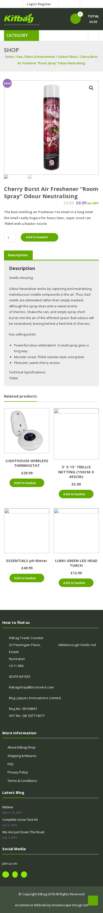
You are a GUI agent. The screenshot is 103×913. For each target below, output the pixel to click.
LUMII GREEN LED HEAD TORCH (76, 563)
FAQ (11, 764)
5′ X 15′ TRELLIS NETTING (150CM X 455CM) (76, 471)
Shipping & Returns (22, 755)
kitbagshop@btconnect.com (31, 687)
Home (9, 57)
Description (18, 255)
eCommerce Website (30, 905)
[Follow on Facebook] (63, 4)
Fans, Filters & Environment (35, 57)
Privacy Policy (18, 772)
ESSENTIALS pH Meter (26, 560)
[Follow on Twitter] (69, 4)
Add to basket (37, 237)
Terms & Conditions (22, 780)
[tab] (18, 254)
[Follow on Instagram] (75, 4)
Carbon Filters (68, 57)
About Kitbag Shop (22, 747)
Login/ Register (39, 4)
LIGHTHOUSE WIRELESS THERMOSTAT (27, 463)
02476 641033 (19, 676)
